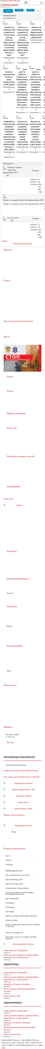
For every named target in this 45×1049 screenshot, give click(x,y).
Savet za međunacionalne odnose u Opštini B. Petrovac (23, 925)
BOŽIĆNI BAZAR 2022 (14, 871)
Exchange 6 (10, 911)
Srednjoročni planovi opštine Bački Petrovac (21, 770)
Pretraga (9, 864)
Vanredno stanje (12, 735)
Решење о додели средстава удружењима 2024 (12, 170)
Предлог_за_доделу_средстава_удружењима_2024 (23, 204)
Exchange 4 (10, 907)
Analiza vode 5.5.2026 (12, 996)
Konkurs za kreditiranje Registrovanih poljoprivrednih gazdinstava (36, 32)
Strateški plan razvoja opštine (17, 888)
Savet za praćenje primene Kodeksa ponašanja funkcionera (20, 893)
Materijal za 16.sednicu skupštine (17, 984)
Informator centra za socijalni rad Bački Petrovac (21, 938)
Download (35, 170)
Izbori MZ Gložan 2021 (14, 884)
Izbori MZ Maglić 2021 (14, 879)
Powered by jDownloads (22, 243)
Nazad (4, 241)
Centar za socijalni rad (14, 933)
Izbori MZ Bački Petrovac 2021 (17, 875)
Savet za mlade (11, 920)
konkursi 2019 (13, 218)
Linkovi (8, 860)
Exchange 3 (10, 903)
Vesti (7, 856)
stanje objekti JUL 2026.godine (15, 950)
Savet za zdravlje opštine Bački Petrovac (21, 916)
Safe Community (12, 898)
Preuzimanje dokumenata (16, 765)
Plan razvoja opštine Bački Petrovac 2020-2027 (22, 777)
